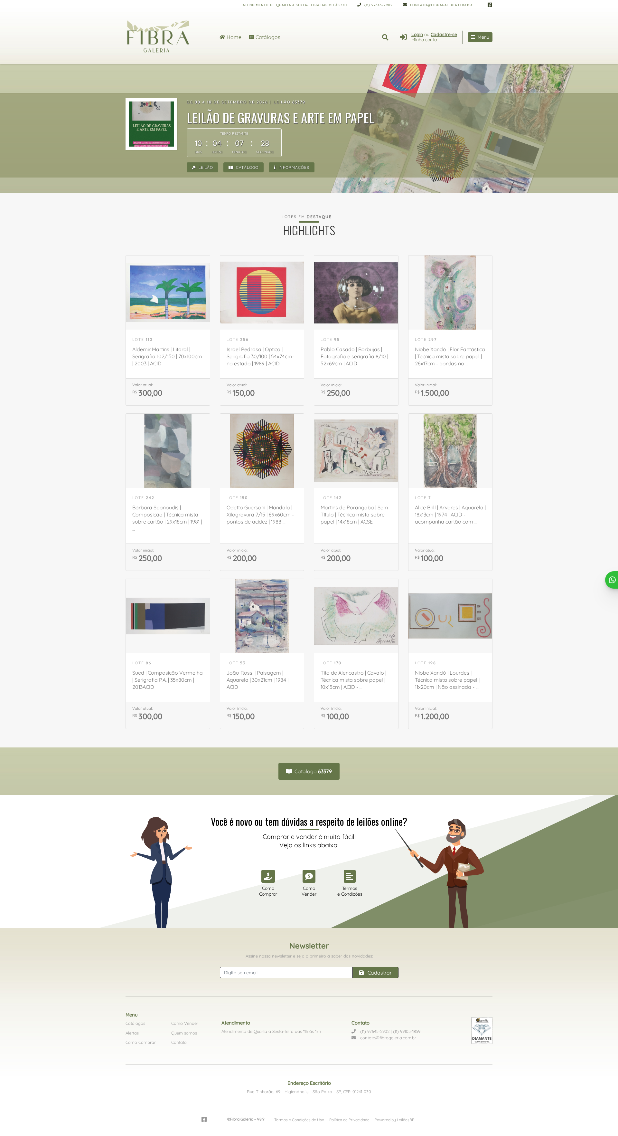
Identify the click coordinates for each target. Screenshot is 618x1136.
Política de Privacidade (349, 1119)
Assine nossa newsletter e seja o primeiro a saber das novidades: (309, 955)
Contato (179, 1042)
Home (233, 37)
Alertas (132, 1032)
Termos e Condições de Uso (299, 1119)
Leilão (205, 167)
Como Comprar (141, 1042)
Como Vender (184, 1023)
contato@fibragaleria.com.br (440, 5)
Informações (293, 167)
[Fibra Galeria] (165, 37)
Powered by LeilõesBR (395, 1119)
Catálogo (246, 167)
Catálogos (267, 37)
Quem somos (184, 1032)
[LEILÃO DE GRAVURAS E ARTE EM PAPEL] (151, 124)
